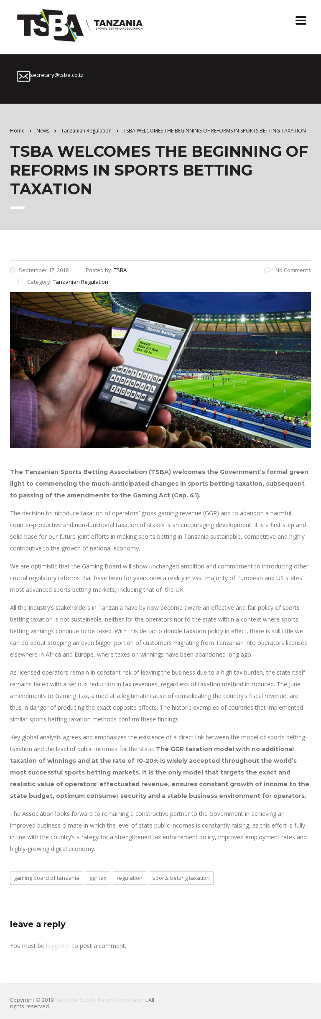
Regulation (130, 877)
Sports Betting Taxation (181, 877)
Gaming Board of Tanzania (46, 877)
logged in (58, 946)
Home (17, 130)
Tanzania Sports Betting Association (100, 1000)
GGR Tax (98, 877)
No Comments (292, 270)
